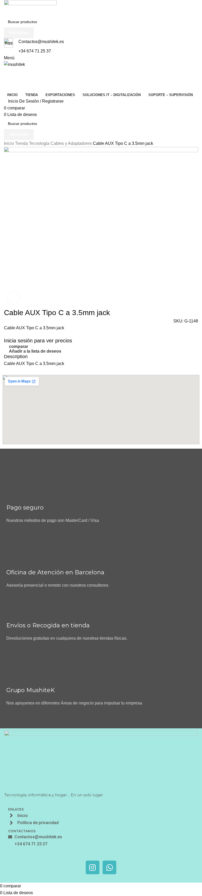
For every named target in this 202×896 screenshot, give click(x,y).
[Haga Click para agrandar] (14, 298)
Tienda (22, 143)
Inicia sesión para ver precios (38, 340)
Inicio (9, 143)
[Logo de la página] (101, 8)
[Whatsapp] (109, 867)
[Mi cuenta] (5, 77)
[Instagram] (92, 867)
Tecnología (39, 143)
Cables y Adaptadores (71, 143)
